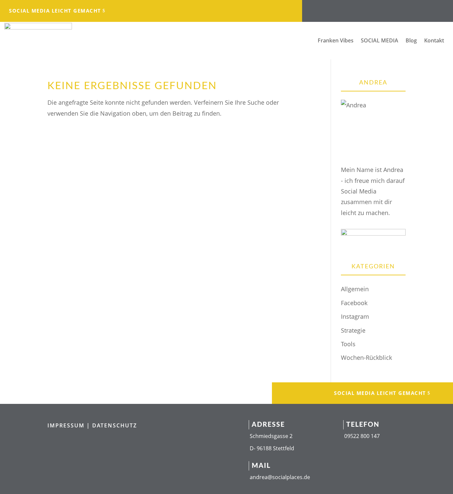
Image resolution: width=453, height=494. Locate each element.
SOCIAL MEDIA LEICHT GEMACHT (55, 10)
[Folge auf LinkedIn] (370, 8)
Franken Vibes (336, 41)
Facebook (354, 303)
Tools (348, 344)
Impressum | (69, 425)
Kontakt (434, 41)
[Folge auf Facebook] (344, 8)
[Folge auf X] (384, 8)
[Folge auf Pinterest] (410, 8)
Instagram (355, 316)
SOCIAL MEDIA (379, 41)
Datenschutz (114, 425)
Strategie (353, 330)
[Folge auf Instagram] (357, 8)
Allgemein (355, 289)
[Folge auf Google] (397, 8)
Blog (411, 41)
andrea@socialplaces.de (280, 477)
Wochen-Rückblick (366, 357)
